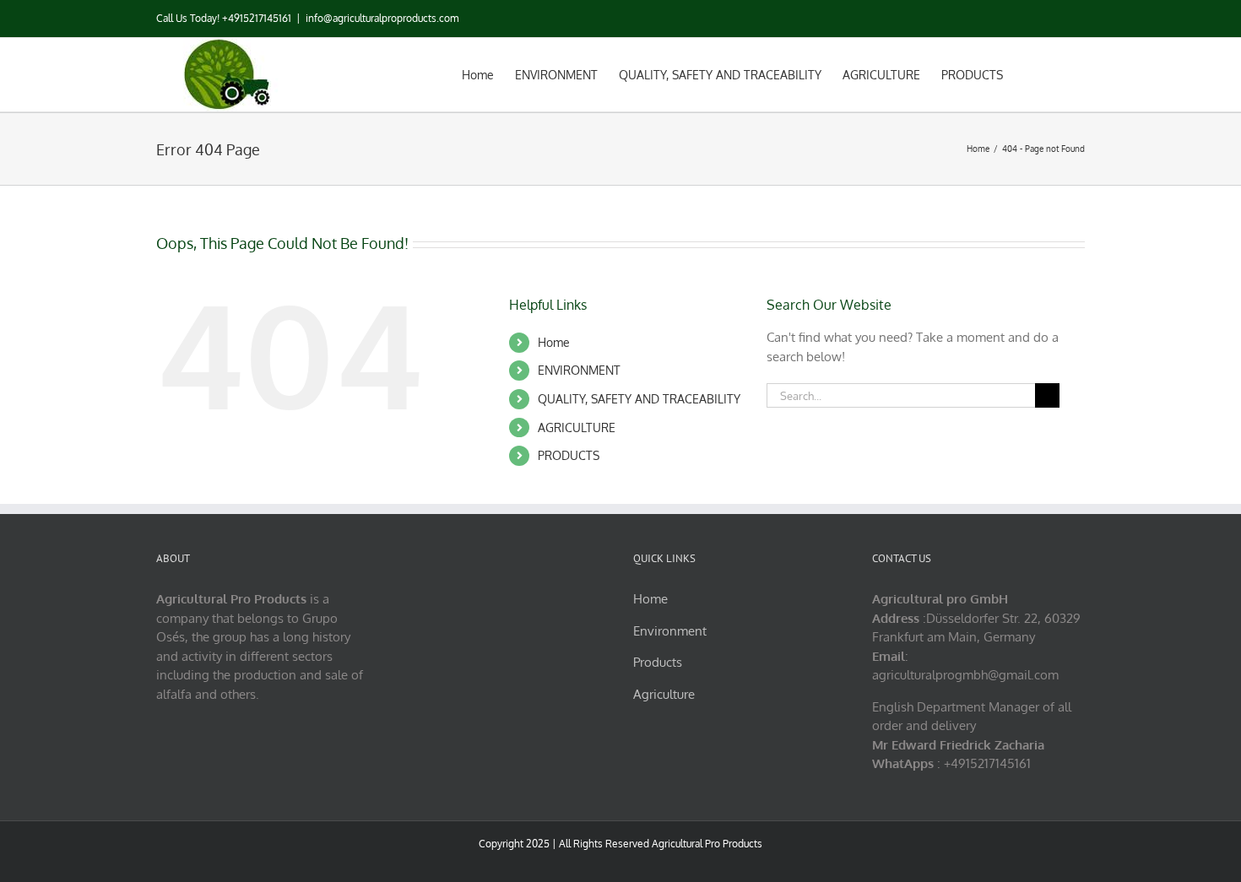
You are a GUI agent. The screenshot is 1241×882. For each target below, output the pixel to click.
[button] (1059, 73)
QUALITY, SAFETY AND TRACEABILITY (639, 399)
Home (554, 342)
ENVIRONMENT (579, 370)
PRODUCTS (568, 455)
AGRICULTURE (576, 427)
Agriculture (664, 694)
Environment (670, 631)
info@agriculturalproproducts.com (382, 18)
